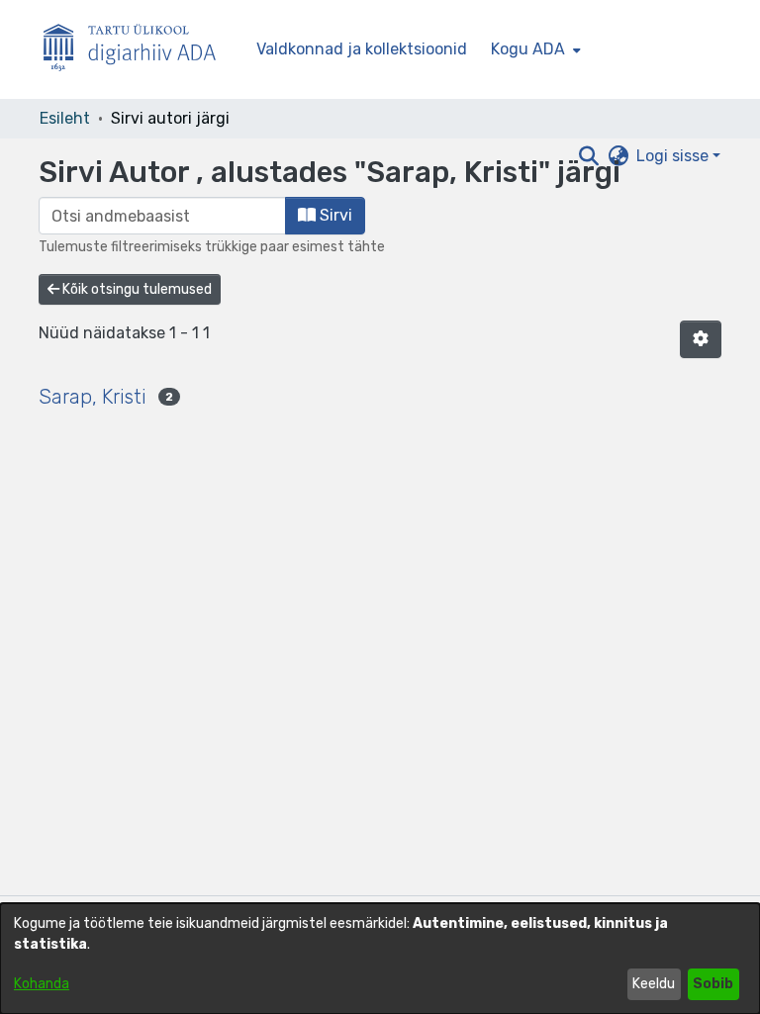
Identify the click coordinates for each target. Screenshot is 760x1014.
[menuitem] (534, 49)
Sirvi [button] (334, 215)
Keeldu (653, 983)
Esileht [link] (65, 118)
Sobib (713, 983)
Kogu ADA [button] (528, 49)
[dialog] (380, 958)
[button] (700, 339)
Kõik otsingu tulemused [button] (135, 289)
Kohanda (41, 983)
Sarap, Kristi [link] (92, 397)
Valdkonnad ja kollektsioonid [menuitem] (361, 49)
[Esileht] (138, 50)
